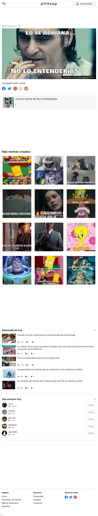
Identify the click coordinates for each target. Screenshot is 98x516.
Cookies (37, 499)
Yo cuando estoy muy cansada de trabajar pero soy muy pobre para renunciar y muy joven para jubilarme (55, 348)
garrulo (12, 417)
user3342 (12, 431)
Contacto (37, 503)
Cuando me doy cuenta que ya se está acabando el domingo (46, 335)
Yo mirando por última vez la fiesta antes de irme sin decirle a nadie (49, 381)
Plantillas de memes (11, 499)
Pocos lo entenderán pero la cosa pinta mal (38, 358)
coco (10, 403)
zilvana (11, 410)
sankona (12, 424)
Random (6, 506)
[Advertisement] (49, 16)
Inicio (4, 496)
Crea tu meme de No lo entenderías (36, 99)
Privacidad (38, 496)
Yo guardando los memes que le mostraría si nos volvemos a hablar (50, 369)
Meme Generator (10, 503)
